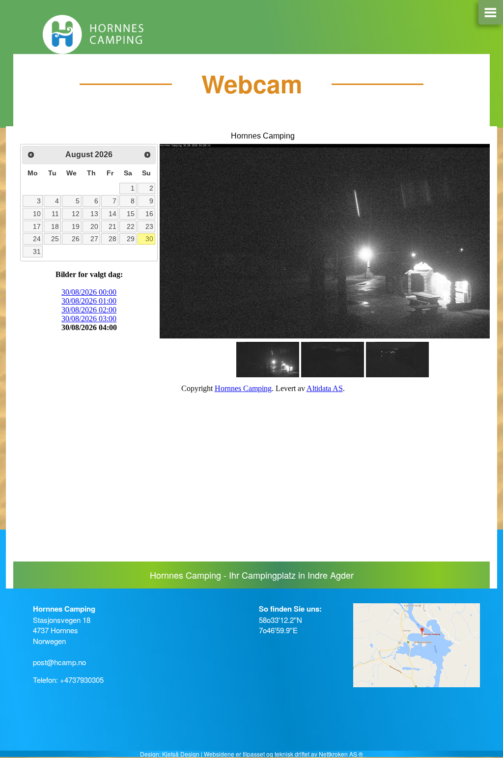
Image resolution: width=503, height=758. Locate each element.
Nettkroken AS (338, 754)
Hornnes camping (158, 34)
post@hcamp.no (59, 662)
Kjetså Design (180, 754)
